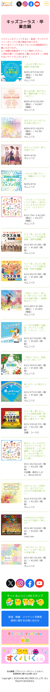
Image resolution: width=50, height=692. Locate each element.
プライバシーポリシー (25, 671)
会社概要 (10, 671)
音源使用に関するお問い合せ (25, 674)
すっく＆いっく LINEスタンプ (25, 596)
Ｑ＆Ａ (39, 671)
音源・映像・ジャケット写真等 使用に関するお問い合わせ (25, 618)
